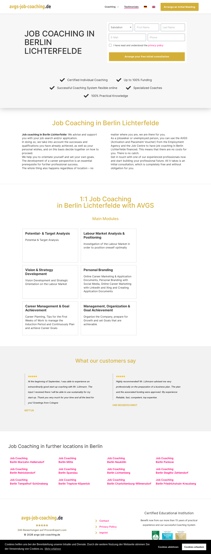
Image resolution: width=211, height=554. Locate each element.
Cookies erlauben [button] (194, 547)
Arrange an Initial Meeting (179, 6)
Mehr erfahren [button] (53, 548)
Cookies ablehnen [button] (168, 547)
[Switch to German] (145, 7)
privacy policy (155, 45)
